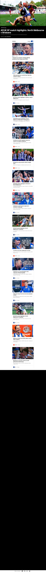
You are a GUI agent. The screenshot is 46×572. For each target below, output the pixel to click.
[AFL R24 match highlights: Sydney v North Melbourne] (23, 94)
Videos (19, 81)
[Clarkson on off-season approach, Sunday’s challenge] (23, 203)
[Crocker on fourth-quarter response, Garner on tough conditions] (23, 137)
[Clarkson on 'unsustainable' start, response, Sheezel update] (23, 269)
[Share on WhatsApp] (27, 571)
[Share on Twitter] (25, 571)
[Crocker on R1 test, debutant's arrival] (23, 247)
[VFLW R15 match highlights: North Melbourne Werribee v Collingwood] (23, 115)
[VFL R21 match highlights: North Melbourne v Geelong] (23, 225)
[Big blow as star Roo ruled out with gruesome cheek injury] (23, 358)
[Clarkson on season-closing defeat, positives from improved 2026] (23, 52)
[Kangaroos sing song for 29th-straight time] (23, 159)
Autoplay (29, 41)
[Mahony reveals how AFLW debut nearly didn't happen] (23, 335)
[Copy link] (29, 571)
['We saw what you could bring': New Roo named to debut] (23, 72)
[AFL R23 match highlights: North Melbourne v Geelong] (23, 313)
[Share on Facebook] (22, 571)
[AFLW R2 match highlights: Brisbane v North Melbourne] (23, 181)
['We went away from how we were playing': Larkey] (23, 291)
